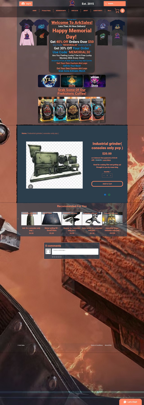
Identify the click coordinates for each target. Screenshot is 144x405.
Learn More (107, 160)
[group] (72, 223)
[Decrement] (103, 175)
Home (24, 133)
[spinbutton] (107, 175)
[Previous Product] (18, 218)
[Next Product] (125, 218)
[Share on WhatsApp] (109, 194)
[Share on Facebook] (105, 194)
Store (72, 85)
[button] (120, 10)
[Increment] (110, 175)
